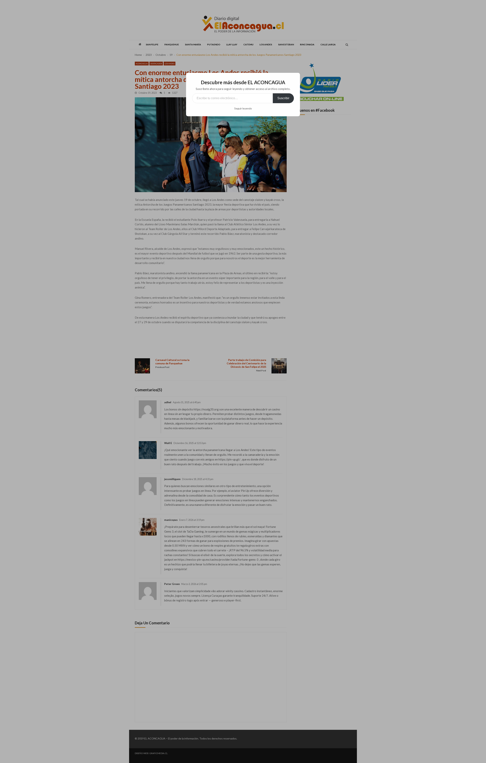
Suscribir (283, 98)
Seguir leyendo (243, 108)
